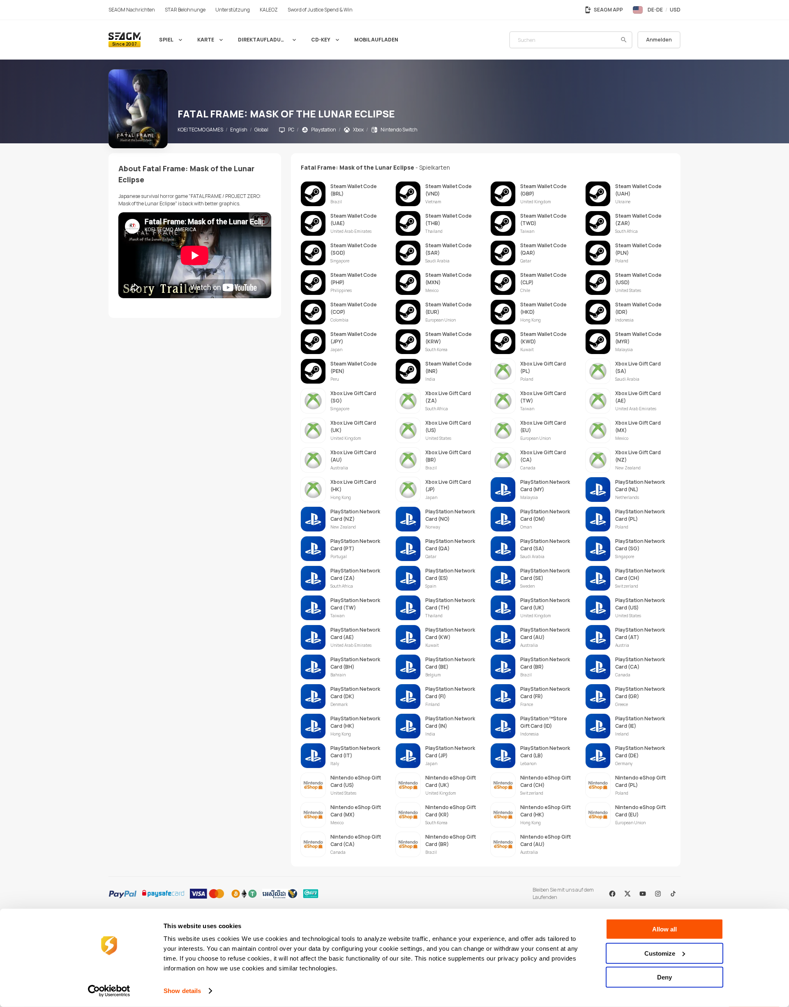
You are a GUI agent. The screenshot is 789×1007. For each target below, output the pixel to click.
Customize (659, 953)
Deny (664, 977)
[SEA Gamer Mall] (124, 39)
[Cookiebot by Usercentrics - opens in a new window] (109, 991)
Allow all (664, 929)
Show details (182, 990)
